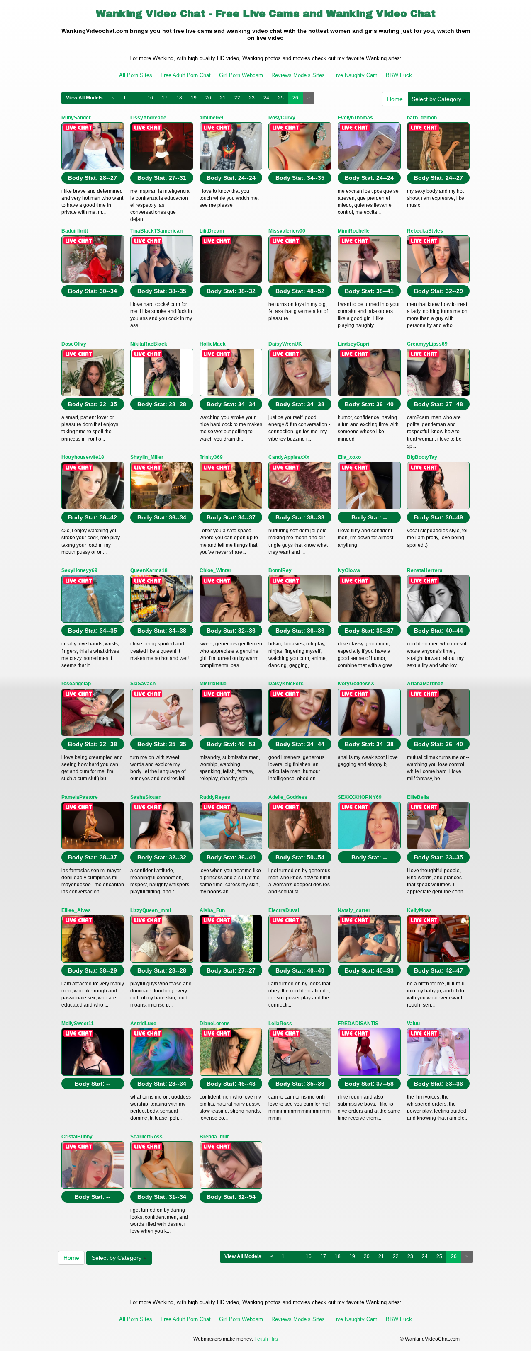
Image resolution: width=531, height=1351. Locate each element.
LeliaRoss (280, 1023)
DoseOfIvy (73, 344)
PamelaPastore (79, 797)
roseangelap (76, 683)
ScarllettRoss (146, 1137)
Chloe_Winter (215, 570)
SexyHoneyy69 (79, 570)
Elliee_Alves (76, 910)
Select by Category (437, 99)
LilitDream (212, 231)
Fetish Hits (266, 1339)
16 (150, 98)
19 (194, 98)
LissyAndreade (148, 118)
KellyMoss (419, 910)
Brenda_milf (214, 1137)
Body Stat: (92, 178)
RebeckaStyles (425, 231)
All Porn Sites (135, 75)
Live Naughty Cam (355, 75)
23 (252, 98)
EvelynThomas (355, 118)
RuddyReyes (215, 797)
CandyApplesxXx (288, 457)
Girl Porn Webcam (241, 75)
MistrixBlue (213, 683)
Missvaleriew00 (286, 231)
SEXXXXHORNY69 (360, 797)
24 (266, 98)
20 (208, 98)
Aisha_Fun (212, 910)
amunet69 (211, 118)
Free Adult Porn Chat (186, 75)
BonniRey (280, 570)
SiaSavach (143, 683)
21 (223, 98)
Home (395, 99)
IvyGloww (349, 570)
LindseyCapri (353, 344)
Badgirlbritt (74, 231)
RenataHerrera (425, 570)
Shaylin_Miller (146, 457)
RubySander (76, 118)
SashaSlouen (145, 797)
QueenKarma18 (149, 570)
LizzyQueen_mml (150, 910)
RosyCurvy (281, 118)
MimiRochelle (354, 231)
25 (281, 98)
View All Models (84, 98)
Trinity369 (211, 457)
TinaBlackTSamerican (156, 231)
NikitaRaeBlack (148, 344)
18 (179, 98)
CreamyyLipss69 (427, 344)
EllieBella (418, 797)
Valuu (413, 1023)
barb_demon (422, 118)
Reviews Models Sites (298, 75)
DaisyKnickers (286, 683)
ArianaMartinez (425, 683)
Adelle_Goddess (287, 797)
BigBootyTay (422, 457)
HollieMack (213, 344)
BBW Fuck (399, 75)
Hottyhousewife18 (82, 457)
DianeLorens (215, 1023)
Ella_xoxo (349, 457)
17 (165, 98)
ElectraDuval (283, 910)
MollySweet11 (77, 1023)
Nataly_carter (354, 910)
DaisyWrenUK (285, 344)
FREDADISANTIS (358, 1023)
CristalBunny (77, 1137)
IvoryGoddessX (356, 683)
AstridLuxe (143, 1023)
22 (237, 98)
